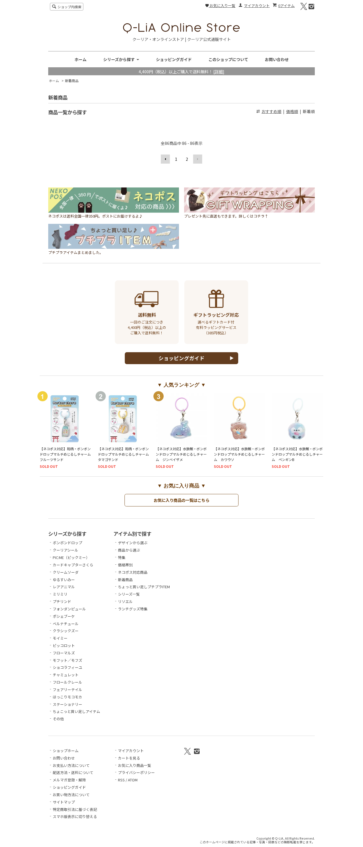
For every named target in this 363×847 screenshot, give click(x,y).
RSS (121, 780)
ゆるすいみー (64, 579)
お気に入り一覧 (222, 5)
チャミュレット (66, 674)
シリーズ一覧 (129, 594)
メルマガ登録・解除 (69, 780)
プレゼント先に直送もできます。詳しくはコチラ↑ (226, 216)
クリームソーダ (66, 572)
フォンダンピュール (69, 609)
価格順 (292, 111)
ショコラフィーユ (67, 667)
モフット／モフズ (67, 660)
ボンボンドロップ (67, 542)
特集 (121, 557)
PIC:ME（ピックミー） (71, 557)
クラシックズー (66, 630)
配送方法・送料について (73, 772)
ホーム (80, 59)
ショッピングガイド (174, 59)
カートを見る (129, 758)
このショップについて (228, 59)
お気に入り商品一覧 (134, 765)
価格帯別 (125, 565)
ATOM (133, 780)
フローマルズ (64, 653)
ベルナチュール (66, 623)
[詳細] (218, 71)
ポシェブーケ (64, 616)
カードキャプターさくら (73, 565)
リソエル (125, 601)
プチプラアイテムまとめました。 (75, 252)
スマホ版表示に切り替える (75, 816)
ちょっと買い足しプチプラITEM (144, 586)
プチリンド (62, 601)
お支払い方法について (71, 765)
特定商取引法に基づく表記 (75, 809)
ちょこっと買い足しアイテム (76, 711)
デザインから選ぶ (132, 542)
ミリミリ (60, 594)
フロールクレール (67, 682)
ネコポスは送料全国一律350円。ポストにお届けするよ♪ (95, 216)
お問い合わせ (277, 59)
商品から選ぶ (129, 550)
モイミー (60, 638)
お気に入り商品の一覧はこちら (181, 500)
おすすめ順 (271, 111)
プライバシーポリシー (136, 772)
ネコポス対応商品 (132, 572)
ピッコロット (64, 645)
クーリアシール (65, 550)
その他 (58, 718)
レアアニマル (64, 586)
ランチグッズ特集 (132, 609)
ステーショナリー (67, 704)
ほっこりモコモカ (67, 697)
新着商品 (72, 80)
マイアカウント (257, 5)
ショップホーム (66, 750)
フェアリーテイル (67, 689)
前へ (165, 159)
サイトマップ (64, 802)
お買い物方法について (71, 794)
